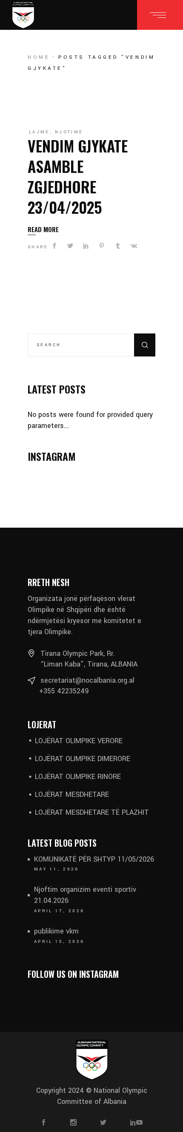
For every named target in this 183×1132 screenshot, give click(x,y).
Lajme (39, 132)
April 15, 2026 (59, 942)
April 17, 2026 (59, 911)
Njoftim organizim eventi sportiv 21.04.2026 (85, 895)
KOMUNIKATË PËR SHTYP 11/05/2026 (94, 859)
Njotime (69, 132)
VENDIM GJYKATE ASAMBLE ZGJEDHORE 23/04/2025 (78, 176)
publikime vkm (56, 931)
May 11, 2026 (56, 869)
